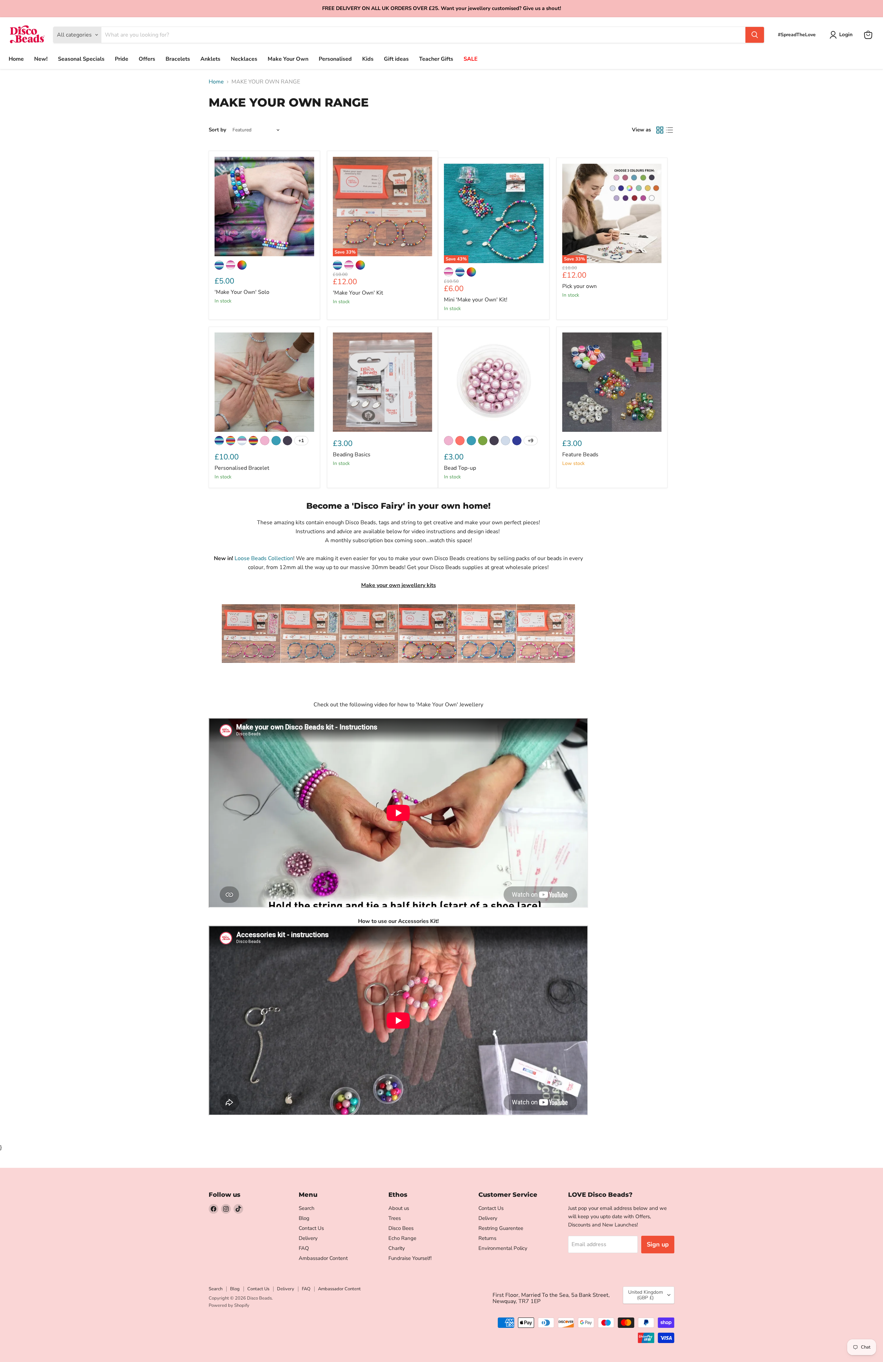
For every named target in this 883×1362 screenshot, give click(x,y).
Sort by (217, 130)
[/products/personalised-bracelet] (264, 382)
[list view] (669, 130)
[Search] (754, 35)
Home (16, 59)
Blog (304, 1218)
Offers (147, 59)
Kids (368, 59)
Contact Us (311, 1228)
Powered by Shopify (229, 1305)
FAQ (304, 1248)
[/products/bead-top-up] (494, 382)
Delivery (308, 1238)
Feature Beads (580, 454)
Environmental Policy (502, 1248)
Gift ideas (396, 59)
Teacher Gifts (436, 59)
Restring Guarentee (500, 1228)
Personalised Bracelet (242, 468)
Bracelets (178, 59)
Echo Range (402, 1238)
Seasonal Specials (81, 59)
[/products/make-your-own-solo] (264, 206)
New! (41, 59)
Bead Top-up (460, 468)
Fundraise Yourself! (409, 1258)
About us (398, 1208)
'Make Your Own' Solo (242, 292)
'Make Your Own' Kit (358, 293)
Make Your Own (288, 59)
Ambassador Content (323, 1258)
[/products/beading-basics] (383, 382)
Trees (394, 1218)
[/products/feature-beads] (612, 382)
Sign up (658, 1244)
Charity (396, 1248)
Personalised (335, 59)
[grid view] (660, 130)
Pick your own (579, 286)
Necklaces (244, 59)
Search (307, 1208)
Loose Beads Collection (264, 558)
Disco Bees (401, 1228)
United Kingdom (645, 1295)
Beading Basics (351, 454)
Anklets (210, 59)
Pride (121, 59)
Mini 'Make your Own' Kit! (475, 300)
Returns (487, 1238)
